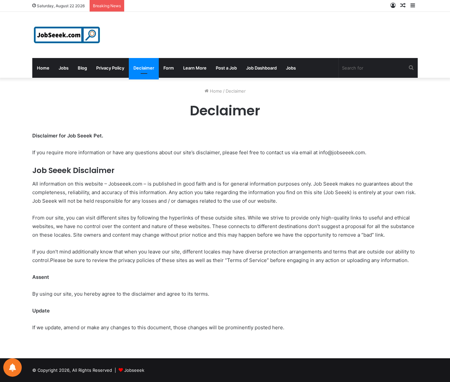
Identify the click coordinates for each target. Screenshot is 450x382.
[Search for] (411, 68)
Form (168, 68)
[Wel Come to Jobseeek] (67, 35)
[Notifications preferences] (12, 367)
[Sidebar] (413, 6)
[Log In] (393, 6)
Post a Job (226, 68)
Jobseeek (134, 370)
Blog (82, 68)
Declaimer (143, 68)
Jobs (64, 68)
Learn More (195, 68)
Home (43, 68)
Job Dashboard (261, 68)
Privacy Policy (110, 68)
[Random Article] (403, 6)
